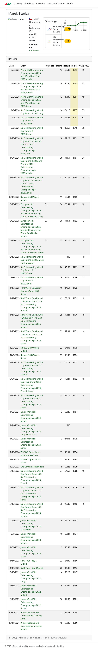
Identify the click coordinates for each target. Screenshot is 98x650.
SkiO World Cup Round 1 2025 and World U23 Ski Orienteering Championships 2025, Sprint (32, 337)
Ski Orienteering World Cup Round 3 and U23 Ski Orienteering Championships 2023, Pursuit (32, 477)
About (70, 3)
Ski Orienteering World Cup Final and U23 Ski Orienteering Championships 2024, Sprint (32, 401)
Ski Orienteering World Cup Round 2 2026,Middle (32, 120)
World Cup (29, 3)
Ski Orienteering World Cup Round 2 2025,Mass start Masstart (32, 259)
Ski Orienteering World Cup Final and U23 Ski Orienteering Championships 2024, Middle (32, 368)
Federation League (56, 3)
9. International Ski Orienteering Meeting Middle (31, 625)
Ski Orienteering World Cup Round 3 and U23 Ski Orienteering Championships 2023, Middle (32, 510)
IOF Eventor (34, 50)
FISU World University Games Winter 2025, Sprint (31, 291)
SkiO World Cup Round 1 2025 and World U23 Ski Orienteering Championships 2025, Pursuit (32, 304)
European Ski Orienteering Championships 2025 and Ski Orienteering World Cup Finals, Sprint (32, 246)
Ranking (18, 3)
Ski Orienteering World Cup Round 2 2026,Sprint (32, 130)
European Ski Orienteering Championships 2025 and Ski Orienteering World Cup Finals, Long (32, 210)
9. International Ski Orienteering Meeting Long (31, 615)
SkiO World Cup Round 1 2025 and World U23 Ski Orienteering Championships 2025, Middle (32, 320)
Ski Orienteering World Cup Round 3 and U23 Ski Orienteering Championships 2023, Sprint (32, 493)
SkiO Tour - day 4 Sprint (32, 568)
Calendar (40, 3)
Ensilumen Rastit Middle (32, 466)
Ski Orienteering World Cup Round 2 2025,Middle (32, 270)
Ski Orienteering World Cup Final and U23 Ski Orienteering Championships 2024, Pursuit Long (32, 385)
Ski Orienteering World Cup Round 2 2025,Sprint (32, 280)
